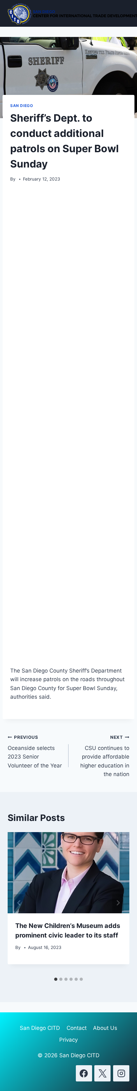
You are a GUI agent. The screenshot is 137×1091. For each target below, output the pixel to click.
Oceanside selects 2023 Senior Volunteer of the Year (35, 752)
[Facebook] (84, 1073)
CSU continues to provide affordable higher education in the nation (104, 756)
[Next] (118, 902)
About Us (105, 1028)
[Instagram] (121, 1073)
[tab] (55, 979)
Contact (77, 1028)
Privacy (68, 1040)
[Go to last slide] (19, 902)
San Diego (21, 105)
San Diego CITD (40, 1028)
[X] (102, 1073)
